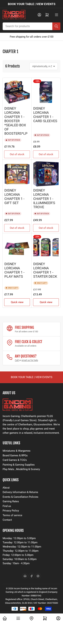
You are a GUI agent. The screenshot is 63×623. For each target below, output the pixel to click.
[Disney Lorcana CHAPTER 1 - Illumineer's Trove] (46, 174)
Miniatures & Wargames (16, 450)
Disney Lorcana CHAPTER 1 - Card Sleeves (45, 114)
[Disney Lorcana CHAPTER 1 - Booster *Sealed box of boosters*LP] (17, 92)
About (6, 487)
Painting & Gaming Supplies (19, 464)
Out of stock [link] (46, 154)
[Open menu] (56, 15)
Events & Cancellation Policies (20, 496)
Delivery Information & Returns (20, 492)
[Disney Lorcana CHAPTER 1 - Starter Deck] (46, 247)
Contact (7, 519)
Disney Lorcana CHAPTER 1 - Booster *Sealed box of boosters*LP (15, 121)
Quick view (17, 302)
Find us (7, 506)
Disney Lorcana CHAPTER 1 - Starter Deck (45, 270)
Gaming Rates (11, 501)
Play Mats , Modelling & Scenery (21, 469)
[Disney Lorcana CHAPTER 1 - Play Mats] (17, 247)
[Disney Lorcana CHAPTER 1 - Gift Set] (17, 174)
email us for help (30, 360)
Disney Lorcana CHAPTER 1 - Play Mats (14, 270)
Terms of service (12, 515)
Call (17, 360)
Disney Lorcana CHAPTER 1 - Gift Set (14, 196)
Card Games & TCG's (15, 460)
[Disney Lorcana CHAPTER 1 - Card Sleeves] (46, 92)
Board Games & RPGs (15, 455)
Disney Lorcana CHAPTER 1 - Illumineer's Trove (44, 198)
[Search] (56, 26)
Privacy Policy (11, 510)
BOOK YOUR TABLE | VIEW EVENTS (31, 4)
